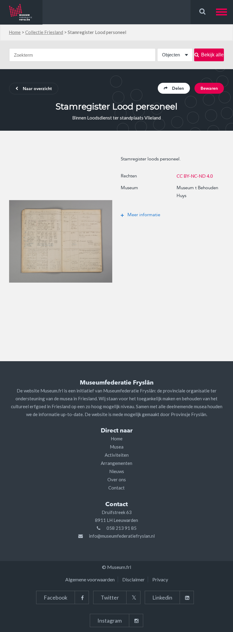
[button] (224, 12)
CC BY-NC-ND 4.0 (195, 176)
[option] (60, 241)
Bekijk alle (212, 54)
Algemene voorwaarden (90, 579)
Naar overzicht (37, 89)
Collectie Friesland (44, 32)
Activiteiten (117, 455)
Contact (116, 487)
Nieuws (116, 471)
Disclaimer (133, 579)
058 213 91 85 (121, 528)
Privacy (160, 579)
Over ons (116, 479)
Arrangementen (116, 463)
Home (15, 32)
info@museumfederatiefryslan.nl (122, 536)
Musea (116, 446)
